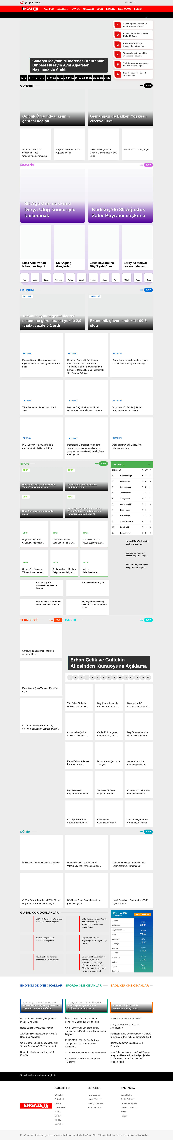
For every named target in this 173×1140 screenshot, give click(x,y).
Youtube (156, 162)
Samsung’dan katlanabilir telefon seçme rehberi (135, 24)
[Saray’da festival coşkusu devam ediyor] (137, 242)
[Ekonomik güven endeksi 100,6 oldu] (120, 329)
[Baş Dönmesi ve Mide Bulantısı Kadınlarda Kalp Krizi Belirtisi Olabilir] (139, 721)
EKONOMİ (147, 50)
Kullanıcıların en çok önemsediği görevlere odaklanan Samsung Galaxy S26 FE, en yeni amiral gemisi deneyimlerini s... (136, 44)
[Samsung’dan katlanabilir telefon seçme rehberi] (41, 635)
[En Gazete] (30, 9)
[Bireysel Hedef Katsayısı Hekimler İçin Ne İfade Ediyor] (139, 692)
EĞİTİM (145, 82)
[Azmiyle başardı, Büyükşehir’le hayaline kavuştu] (27, 595)
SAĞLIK (145, 72)
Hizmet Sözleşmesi (129, 1103)
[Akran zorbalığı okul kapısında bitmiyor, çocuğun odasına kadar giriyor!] (79, 721)
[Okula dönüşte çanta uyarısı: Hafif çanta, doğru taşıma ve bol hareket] (109, 721)
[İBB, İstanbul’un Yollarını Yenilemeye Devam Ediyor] (27, 970)
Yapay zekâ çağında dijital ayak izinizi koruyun (135, 54)
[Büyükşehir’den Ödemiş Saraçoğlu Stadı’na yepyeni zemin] (73, 614)
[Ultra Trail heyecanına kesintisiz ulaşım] (41, 517)
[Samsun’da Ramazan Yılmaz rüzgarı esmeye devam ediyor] (117, 558)
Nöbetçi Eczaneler (152, 94)
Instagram (156, 154)
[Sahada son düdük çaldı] (73, 595)
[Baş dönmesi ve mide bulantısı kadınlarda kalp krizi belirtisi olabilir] (109, 692)
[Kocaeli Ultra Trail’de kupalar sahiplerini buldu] (86, 490)
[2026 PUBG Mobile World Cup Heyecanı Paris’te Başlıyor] (27, 932)
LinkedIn (156, 185)
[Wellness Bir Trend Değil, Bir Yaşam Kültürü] (109, 779)
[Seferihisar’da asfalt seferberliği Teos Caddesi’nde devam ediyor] (35, 137)
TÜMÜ (103, 463)
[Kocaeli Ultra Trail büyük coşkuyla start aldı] (117, 547)
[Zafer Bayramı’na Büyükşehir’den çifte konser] (103, 242)
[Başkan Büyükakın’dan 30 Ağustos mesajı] (69, 137)
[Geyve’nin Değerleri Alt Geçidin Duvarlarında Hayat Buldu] (103, 137)
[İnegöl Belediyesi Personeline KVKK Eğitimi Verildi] (131, 885)
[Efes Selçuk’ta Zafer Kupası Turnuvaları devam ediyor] (27, 614)
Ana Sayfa (146, 15)
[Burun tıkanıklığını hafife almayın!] (109, 750)
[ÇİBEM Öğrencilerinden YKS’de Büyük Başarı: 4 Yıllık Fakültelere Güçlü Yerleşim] (41, 885)
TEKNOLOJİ (147, 77)
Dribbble (156, 177)
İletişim (124, 1116)
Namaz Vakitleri (149, 105)
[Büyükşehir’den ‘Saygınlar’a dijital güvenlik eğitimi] (86, 885)
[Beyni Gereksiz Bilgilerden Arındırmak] (79, 779)
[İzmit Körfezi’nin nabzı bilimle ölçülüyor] (41, 847)
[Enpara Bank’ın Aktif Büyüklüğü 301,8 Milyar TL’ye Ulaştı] (72, 951)
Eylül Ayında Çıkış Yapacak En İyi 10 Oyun (135, 34)
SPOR (145, 66)
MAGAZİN (146, 61)
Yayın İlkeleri (126, 1095)
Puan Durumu (148, 116)
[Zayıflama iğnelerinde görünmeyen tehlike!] (139, 808)
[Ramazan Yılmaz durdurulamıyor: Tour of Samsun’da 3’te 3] (41, 490)
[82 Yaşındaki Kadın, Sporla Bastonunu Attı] (79, 808)
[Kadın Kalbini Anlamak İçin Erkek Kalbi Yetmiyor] (79, 750)
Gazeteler (146, 111)
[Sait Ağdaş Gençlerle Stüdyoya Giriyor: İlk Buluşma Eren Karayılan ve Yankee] (69, 242)
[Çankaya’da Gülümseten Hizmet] (109, 808)
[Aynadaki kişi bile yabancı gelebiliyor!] (139, 750)
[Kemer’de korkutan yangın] (137, 137)
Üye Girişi (146, 32)
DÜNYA (145, 55)
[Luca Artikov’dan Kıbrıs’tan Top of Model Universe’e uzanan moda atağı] (35, 242)
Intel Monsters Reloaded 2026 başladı (134, 74)
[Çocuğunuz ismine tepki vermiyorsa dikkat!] (139, 779)
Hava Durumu (148, 99)
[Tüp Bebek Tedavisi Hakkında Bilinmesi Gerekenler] (79, 692)
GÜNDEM (146, 45)
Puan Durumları (94, 1107)
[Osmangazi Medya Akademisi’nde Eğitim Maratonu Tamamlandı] (131, 847)
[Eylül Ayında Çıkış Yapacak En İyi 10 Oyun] (41, 673)
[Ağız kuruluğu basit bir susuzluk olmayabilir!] (27, 951)
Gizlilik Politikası (127, 1099)
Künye (123, 1112)
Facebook (156, 142)
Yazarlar (145, 21)
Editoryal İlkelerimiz (129, 1107)
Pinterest (156, 169)
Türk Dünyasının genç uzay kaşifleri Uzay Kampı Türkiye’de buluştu (136, 64)
